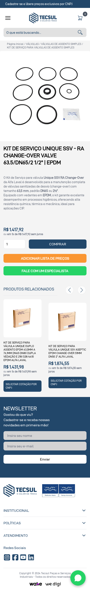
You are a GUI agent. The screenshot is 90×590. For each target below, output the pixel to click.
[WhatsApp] (78, 578)
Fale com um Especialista (45, 271)
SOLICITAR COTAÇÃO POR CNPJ (21, 386)
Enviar (45, 459)
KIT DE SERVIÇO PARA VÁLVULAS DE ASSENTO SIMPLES (40, 47)
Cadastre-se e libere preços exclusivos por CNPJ (39, 4)
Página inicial (15, 44)
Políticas (12, 523)
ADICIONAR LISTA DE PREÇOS (45, 258)
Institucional (16, 510)
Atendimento (15, 535)
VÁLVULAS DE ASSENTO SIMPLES (61, 44)
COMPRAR (57, 244)
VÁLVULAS (32, 44)
